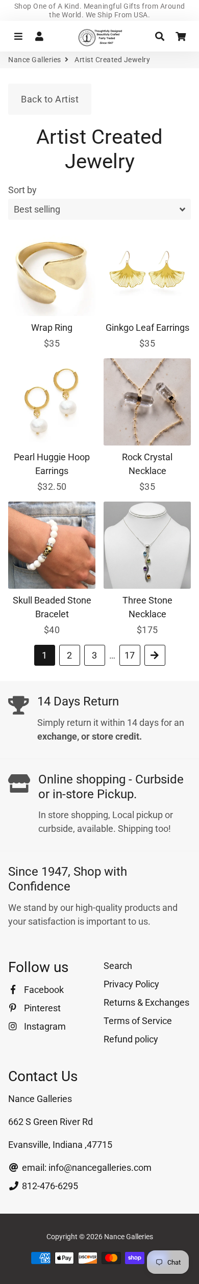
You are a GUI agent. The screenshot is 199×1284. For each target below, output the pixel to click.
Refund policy (131, 1039)
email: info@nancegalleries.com (86, 1167)
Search (118, 965)
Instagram (44, 1026)
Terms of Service (138, 1020)
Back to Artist (50, 99)
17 (130, 655)
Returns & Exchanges (146, 1002)
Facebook (43, 989)
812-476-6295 (49, 1186)
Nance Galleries (34, 60)
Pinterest (41, 1008)
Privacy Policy (131, 984)
